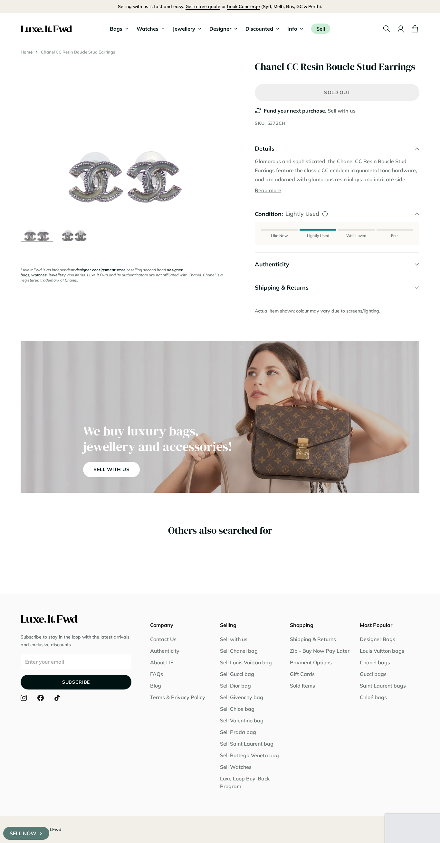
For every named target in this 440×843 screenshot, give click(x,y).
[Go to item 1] (37, 225)
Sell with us (342, 110)
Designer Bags (377, 639)
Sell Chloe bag (237, 709)
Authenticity (164, 651)
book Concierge (243, 6)
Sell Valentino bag (241, 720)
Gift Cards (302, 674)
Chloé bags (373, 697)
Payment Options (311, 662)
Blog (155, 685)
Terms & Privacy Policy (177, 697)
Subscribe (76, 682)
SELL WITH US (111, 469)
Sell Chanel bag (239, 651)
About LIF (161, 662)
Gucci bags (373, 674)
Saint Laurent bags (383, 685)
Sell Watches (236, 767)
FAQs (156, 674)
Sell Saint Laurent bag (246, 743)
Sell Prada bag (238, 732)
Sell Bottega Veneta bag (249, 755)
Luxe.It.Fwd (49, 829)
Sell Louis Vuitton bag (246, 662)
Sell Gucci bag (237, 674)
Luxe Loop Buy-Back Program (245, 782)
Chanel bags (375, 662)
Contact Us (163, 639)
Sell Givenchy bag (241, 697)
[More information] (325, 214)
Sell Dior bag (235, 685)
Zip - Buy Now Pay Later (319, 651)
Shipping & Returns (313, 639)
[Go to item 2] (74, 225)
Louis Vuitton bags (382, 651)
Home (27, 52)
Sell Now (23, 833)
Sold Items (302, 685)
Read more (268, 190)
